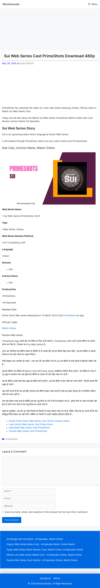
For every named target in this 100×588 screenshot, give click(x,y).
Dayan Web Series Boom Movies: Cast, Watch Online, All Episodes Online (45, 549)
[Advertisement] (50, 26)
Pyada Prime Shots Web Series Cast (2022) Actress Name (39, 421)
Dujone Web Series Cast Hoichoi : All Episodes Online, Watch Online (42, 560)
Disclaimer (45, 578)
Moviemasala (11, 4)
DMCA (56, 578)
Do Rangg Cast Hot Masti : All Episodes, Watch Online (35, 539)
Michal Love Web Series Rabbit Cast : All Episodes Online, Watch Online (44, 555)
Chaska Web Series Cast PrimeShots (28, 431)
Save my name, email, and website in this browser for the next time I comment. (46, 512)
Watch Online (9, 328)
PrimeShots (69, 315)
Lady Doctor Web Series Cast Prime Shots (31, 424)
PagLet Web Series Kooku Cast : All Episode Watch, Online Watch (41, 544)
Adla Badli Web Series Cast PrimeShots (29, 427)
